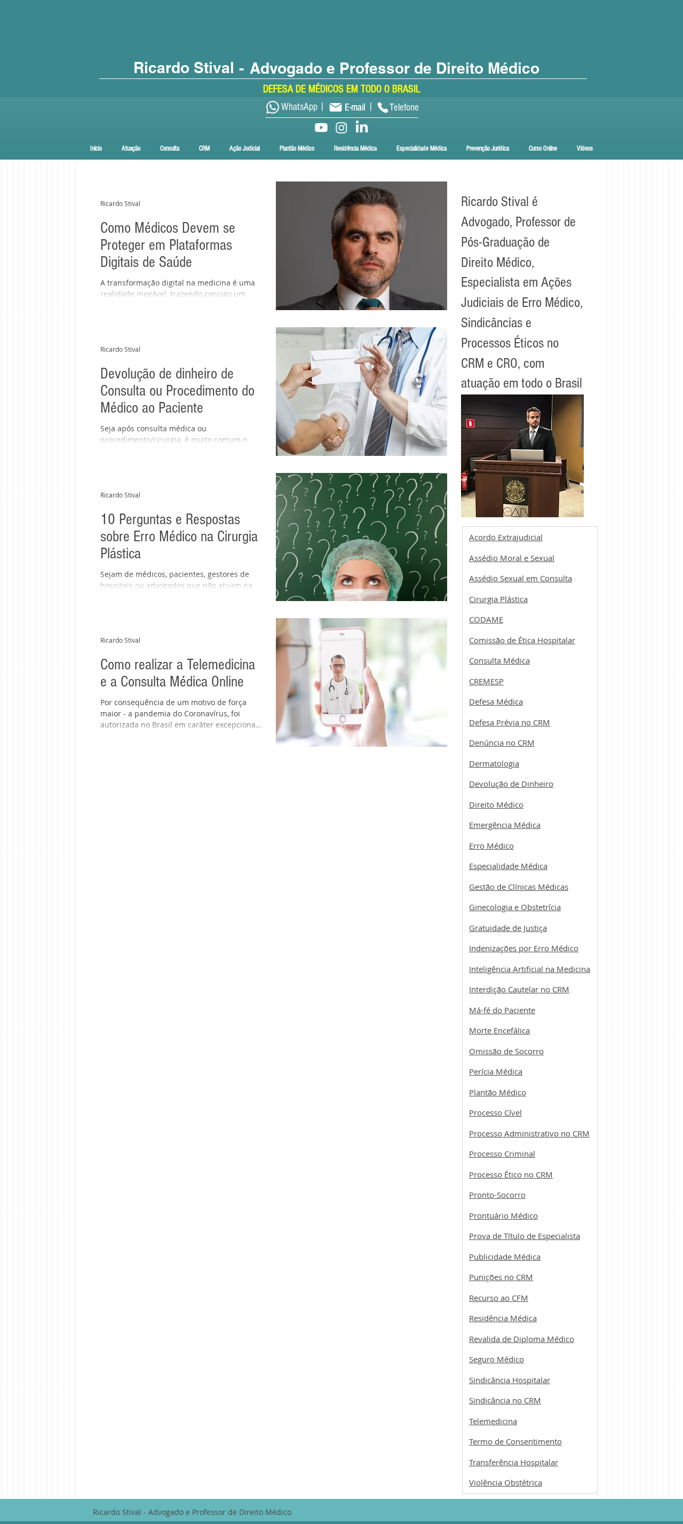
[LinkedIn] (361, 127)
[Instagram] (341, 127)
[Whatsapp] (273, 107)
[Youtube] (321, 127)
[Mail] (335, 107)
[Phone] (383, 107)
